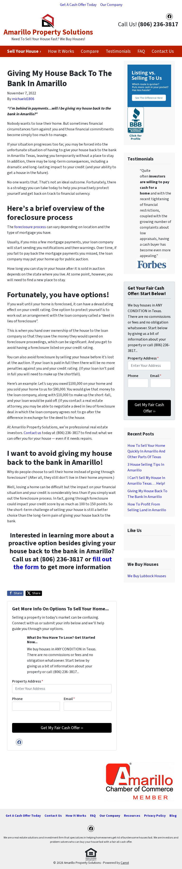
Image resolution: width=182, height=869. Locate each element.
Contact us (32, 432)
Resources (132, 815)
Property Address (27, 681)
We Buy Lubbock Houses (146, 576)
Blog (173, 815)
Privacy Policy (155, 815)
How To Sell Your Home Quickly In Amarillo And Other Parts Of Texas (146, 451)
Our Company (111, 4)
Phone (17, 698)
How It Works (61, 51)
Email (69, 698)
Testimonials (118, 51)
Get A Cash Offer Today (78, 4)
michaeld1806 (23, 99)
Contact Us (163, 51)
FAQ (141, 51)
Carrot (125, 862)
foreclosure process (30, 227)
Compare (90, 51)
